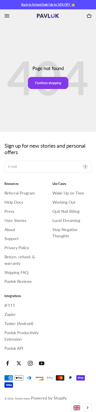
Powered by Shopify (49, 397)
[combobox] (81, 407)
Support (11, 238)
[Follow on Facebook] (7, 363)
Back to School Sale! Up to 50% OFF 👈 (48, 4)
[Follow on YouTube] (42, 363)
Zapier (10, 314)
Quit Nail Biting (65, 211)
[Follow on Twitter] (19, 363)
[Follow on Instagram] (30, 363)
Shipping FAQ (16, 272)
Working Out (63, 202)
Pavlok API (13, 348)
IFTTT (9, 305)
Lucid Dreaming (66, 220)
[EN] (81, 408)
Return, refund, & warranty (19, 260)
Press (9, 211)
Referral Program (19, 192)
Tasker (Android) (18, 323)
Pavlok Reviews (18, 281)
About (9, 229)
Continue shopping (48, 83)
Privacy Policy (16, 247)
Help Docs (13, 202)
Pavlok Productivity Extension (21, 336)
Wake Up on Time (68, 192)
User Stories (15, 220)
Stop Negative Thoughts (65, 232)
